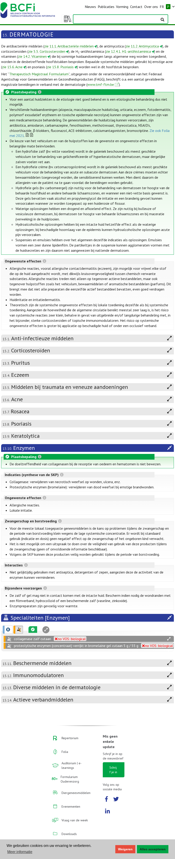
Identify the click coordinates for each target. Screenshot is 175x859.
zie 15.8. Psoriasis (60, 67)
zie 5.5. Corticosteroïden (46, 51)
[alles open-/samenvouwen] (168, 639)
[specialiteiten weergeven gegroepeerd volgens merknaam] (8, 630)
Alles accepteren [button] (153, 849)
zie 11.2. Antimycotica (142, 46)
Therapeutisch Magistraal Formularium (39, 74)
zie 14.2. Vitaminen (32, 56)
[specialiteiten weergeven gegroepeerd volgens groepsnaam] (18, 630)
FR (162, 6)
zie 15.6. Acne (12, 67)
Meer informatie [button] (19, 852)
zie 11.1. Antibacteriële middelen (69, 46)
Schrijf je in (113, 769)
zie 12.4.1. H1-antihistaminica (128, 51)
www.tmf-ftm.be (100, 84)
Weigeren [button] (125, 849)
